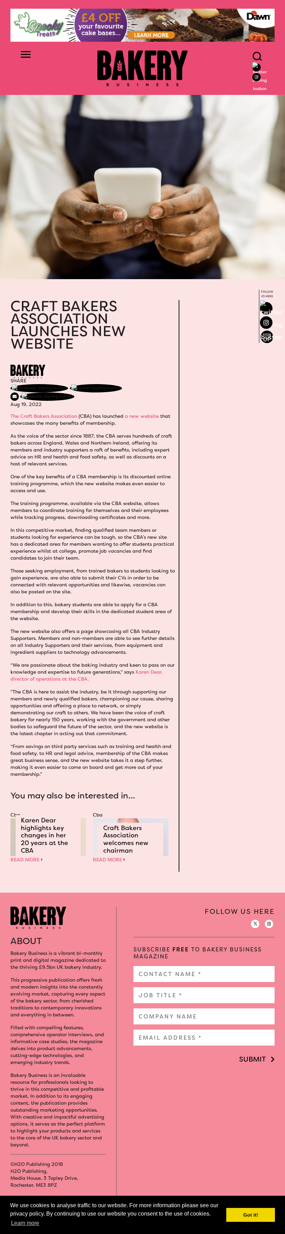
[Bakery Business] (142, 68)
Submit (252, 1059)
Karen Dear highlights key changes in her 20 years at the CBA (44, 835)
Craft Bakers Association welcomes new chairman (125, 839)
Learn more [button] (25, 1223)
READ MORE (25, 860)
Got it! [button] (250, 1215)
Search (257, 56)
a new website (142, 416)
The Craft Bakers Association (43, 416)
